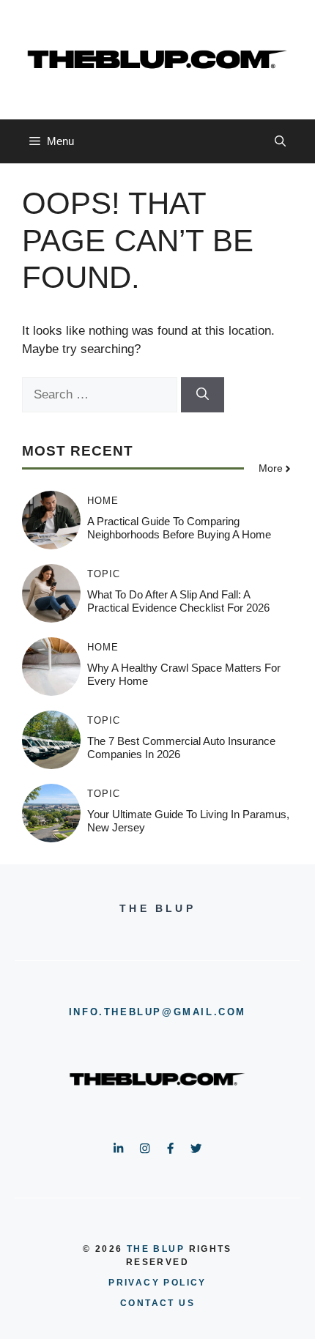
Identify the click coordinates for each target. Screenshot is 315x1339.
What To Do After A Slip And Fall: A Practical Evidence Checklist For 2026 (178, 601)
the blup (156, 1249)
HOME (103, 500)
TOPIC (103, 574)
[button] (280, 141)
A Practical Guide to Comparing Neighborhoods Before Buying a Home (179, 528)
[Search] (202, 394)
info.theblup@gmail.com (157, 1011)
